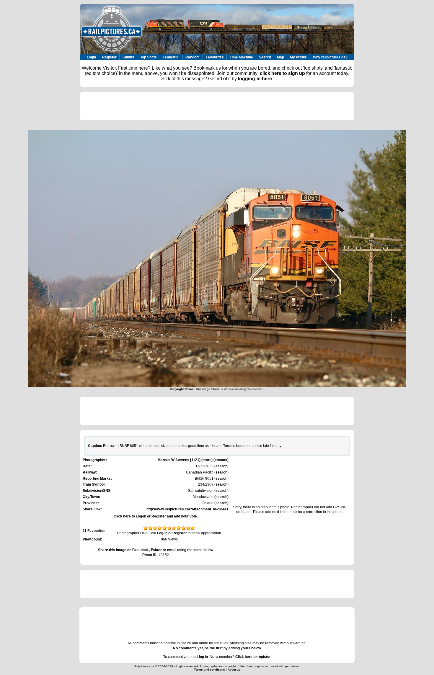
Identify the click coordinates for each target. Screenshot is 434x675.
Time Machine (241, 57)
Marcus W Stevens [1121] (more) (185, 460)
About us (234, 669)
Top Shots (148, 57)
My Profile (298, 57)
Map (280, 57)
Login (91, 57)
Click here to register (253, 657)
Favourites (215, 57)
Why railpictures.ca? (330, 57)
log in (203, 657)
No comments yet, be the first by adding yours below (217, 648)
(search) (221, 466)
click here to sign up (282, 73)
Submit (128, 57)
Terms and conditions (210, 669)
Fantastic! (171, 57)
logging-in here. (255, 78)
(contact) (221, 460)
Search (265, 57)
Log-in (162, 533)
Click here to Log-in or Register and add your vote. (156, 516)
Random (192, 57)
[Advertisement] (217, 106)
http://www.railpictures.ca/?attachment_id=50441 (187, 509)
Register (109, 57)
